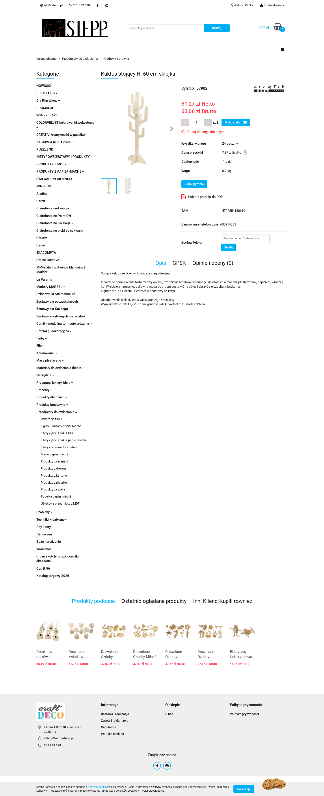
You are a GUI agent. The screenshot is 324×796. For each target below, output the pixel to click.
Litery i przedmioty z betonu (59, 447)
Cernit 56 (43, 568)
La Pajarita (44, 279)
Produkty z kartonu (54, 475)
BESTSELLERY (47, 93)
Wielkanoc (44, 549)
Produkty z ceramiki (54, 461)
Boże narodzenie (48, 542)
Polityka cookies (112, 734)
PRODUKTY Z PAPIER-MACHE (59, 171)
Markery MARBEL (49, 287)
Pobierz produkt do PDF (205, 197)
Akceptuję (244, 789)
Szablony (43, 512)
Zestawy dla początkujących (57, 302)
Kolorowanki (45, 353)
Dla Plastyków (47, 101)
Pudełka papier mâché (56, 496)
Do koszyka (233, 122)
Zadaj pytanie (194, 184)
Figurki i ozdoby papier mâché (61, 426)
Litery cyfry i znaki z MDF (57, 433)
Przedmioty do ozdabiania (55, 412)
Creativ (41, 238)
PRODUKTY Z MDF (50, 164)
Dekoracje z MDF (52, 419)
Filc (39, 346)
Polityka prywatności (244, 714)
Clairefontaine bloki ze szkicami (60, 231)
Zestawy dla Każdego (52, 309)
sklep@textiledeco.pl (59, 738)
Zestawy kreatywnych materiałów (60, 316)
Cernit (40, 201)
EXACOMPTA (46, 253)
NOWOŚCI (43, 86)
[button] (109, 705)
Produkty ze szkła (53, 489)
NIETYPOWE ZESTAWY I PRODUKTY (63, 157)
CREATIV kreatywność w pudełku (61, 135)
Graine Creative (47, 260)
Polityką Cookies (98, 787)
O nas (169, 714)
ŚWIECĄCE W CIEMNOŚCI (55, 179)
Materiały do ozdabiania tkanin (59, 368)
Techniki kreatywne (50, 520)
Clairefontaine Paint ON (53, 216)
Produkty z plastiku (54, 482)
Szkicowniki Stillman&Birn (55, 294)
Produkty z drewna (54, 468)
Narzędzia (44, 375)
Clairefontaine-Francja (52, 208)
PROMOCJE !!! (46, 108)
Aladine (41, 194)
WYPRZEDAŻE (47, 115)
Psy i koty (43, 527)
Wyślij (228, 247)
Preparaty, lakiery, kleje (53, 383)
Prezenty (43, 390)
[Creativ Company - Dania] (269, 88)
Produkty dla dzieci (50, 397)
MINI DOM (44, 186)
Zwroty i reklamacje (114, 720)
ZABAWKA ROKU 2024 (53, 142)
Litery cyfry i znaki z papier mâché (64, 440)
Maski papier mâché (54, 454)
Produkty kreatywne (51, 405)
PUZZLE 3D (44, 149)
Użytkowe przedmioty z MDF (60, 503)
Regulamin (108, 727)
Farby (40, 338)
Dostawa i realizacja (115, 714)
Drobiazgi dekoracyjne (53, 331)
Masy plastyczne (49, 360)
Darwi (40, 245)
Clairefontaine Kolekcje (53, 223)
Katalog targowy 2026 (52, 576)
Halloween (44, 534)
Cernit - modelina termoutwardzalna (63, 324)
